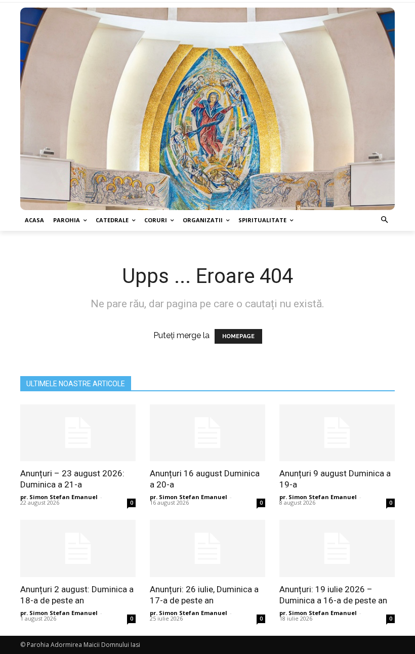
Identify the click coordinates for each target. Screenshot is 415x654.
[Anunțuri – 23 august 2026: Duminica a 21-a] (78, 433)
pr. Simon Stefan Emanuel (59, 497)
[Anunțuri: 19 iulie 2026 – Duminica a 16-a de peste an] (337, 548)
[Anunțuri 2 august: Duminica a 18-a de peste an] (78, 548)
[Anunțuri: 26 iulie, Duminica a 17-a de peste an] (207, 548)
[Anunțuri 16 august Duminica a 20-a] (207, 433)
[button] (385, 220)
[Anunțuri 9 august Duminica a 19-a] (337, 433)
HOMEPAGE (238, 336)
